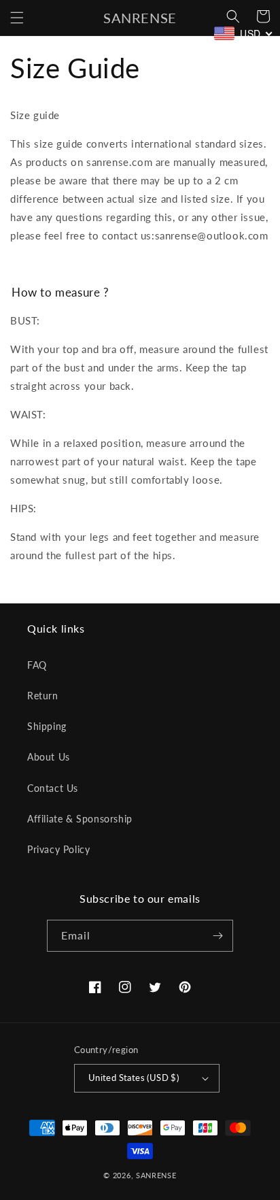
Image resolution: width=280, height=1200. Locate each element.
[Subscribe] (217, 936)
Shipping (47, 726)
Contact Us (52, 788)
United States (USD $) (133, 1077)
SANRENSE (156, 1175)
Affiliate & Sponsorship (80, 818)
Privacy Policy (58, 849)
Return (42, 695)
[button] (17, 18)
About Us (48, 757)
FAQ (37, 665)
